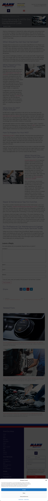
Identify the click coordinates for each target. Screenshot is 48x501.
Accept (24, 489)
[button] (46, 480)
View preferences (24, 496)
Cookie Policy (20, 499)
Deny (24, 493)
